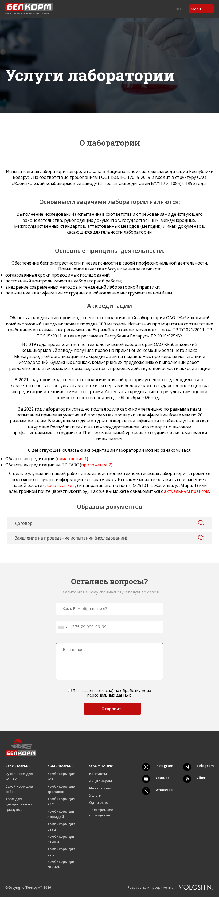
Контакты (98, 773)
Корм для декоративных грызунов (18, 804)
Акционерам (100, 780)
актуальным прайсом (186, 491)
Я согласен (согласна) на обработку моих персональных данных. (112, 693)
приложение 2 (96, 465)
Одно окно (98, 802)
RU (178, 8)
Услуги (95, 795)
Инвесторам (100, 788)
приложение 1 (72, 459)
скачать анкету (61, 485)
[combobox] (62, 627)
